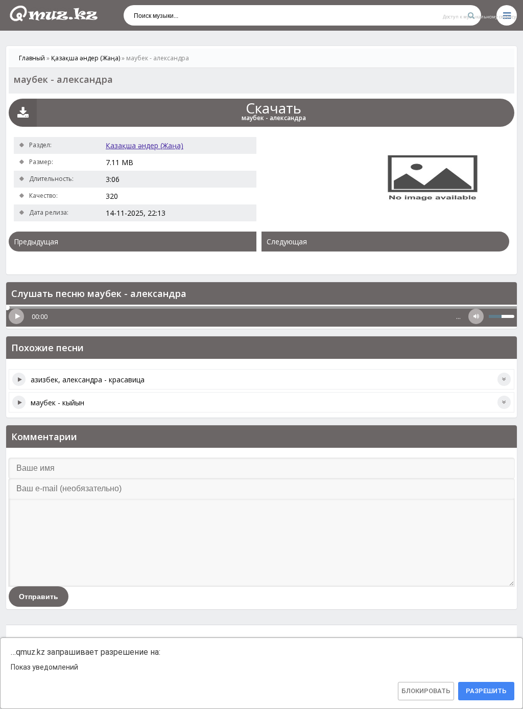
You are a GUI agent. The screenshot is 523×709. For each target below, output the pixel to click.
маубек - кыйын (57, 402)
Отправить (38, 596)
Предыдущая (36, 241)
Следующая (287, 241)
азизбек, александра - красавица (88, 379)
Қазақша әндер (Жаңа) (144, 145)
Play (16, 316)
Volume (476, 316)
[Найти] (471, 15)
